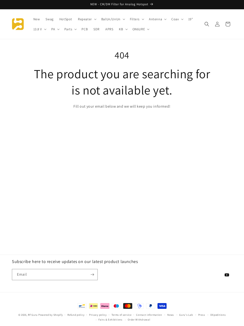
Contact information (149, 314)
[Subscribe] (92, 274)
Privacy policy (98, 314)
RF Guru (33, 314)
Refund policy (75, 314)
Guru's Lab (186, 314)
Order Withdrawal (139, 319)
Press (201, 314)
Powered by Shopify (50, 314)
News (170, 314)
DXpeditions (218, 314)
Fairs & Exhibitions (110, 319)
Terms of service (122, 314)
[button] (86, 19)
